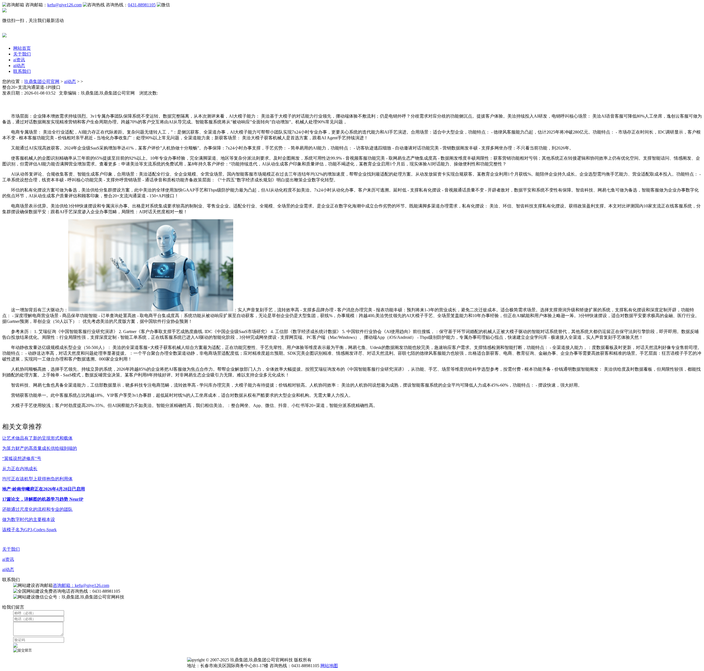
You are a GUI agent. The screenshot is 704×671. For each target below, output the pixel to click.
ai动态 (19, 65)
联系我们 (22, 71)
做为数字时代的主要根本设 (28, 519)
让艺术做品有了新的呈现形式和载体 (37, 438)
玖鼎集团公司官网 (41, 81)
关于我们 (22, 54)
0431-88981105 (142, 4)
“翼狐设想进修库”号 (21, 458)
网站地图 (329, 665)
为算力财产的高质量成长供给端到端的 (39, 448)
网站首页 (22, 48)
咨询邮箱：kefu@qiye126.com (81, 585)
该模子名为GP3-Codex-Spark (29, 529)
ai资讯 (19, 59)
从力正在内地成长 (19, 468)
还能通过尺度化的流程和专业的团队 (37, 509)
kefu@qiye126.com (64, 4)
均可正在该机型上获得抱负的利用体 (37, 478)
